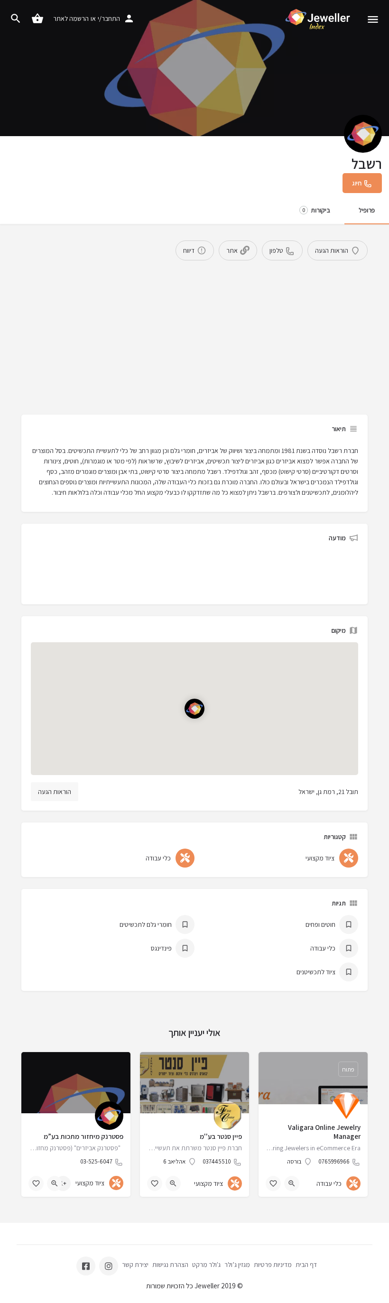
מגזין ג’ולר (237, 1264)
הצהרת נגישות (170, 1264)
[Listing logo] (363, 134)
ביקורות (316, 210)
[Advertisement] (194, 331)
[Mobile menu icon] (373, 19)
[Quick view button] (291, 1183)
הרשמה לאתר (71, 18)
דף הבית (306, 1264)
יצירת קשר (135, 1264)
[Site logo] (317, 19)
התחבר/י (109, 18)
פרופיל (367, 210)
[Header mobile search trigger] (15, 18)
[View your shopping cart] (37, 18)
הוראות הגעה (54, 791)
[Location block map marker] (194, 709)
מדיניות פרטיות (273, 1264)
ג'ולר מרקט (206, 1264)
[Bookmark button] (273, 1183)
